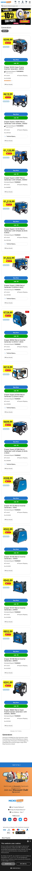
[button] (16, 868)
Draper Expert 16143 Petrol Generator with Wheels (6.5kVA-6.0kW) (16, 230)
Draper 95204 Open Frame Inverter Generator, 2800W (14, 68)
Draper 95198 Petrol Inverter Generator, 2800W (15, 660)
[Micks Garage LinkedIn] (10, 820)
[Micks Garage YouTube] (26, 820)
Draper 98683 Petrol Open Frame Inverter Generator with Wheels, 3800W (15, 711)
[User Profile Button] (23, 2)
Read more (12, 860)
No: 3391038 (7, 240)
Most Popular (6, 838)
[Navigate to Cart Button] (26, 2)
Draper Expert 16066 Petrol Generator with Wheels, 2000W (15, 122)
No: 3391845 (7, 294)
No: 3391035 (7, 132)
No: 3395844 (7, 460)
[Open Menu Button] (30, 2)
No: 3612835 (7, 566)
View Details (9, 84)
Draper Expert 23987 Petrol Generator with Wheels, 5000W (15, 179)
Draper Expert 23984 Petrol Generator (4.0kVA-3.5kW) (14, 286)
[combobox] (28, 841)
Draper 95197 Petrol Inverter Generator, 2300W (15, 609)
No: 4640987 (7, 187)
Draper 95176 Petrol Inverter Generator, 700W (15, 506)
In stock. (7, 75)
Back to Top (16, 765)
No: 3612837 (7, 668)
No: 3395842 (7, 404)
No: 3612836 (7, 617)
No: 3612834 (7, 515)
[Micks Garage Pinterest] (16, 820)
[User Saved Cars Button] (19, 2)
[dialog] (16, 855)
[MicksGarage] (6, 2)
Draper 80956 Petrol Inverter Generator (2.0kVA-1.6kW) (15, 341)
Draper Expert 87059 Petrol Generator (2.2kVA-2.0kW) (14, 395)
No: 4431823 (7, 721)
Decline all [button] (23, 863)
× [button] (30, 841)
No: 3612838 (7, 78)
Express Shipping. (23, 75)
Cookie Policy (13, 857)
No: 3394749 (7, 349)
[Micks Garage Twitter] (21, 820)
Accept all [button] (8, 863)
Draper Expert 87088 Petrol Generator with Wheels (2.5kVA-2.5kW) (16, 451)
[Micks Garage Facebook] (5, 820)
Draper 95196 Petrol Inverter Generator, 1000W (15, 557)
